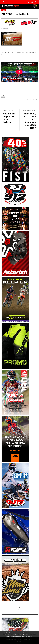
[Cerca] (3, 2)
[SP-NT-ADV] (15, 624)
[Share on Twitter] (27, 99)
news (3, 10)
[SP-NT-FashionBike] (10, 23)
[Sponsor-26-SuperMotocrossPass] (15, 299)
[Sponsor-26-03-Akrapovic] (15, 531)
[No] (37, 637)
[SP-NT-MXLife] (28, 23)
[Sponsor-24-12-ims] (15, 346)
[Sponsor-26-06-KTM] (15, 439)
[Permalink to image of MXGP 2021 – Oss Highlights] (11, 38)
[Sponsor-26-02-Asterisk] (15, 253)
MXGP (3, 97)
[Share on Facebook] (24, 99)
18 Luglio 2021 (4, 28)
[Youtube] (32, 2)
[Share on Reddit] (33, 99)
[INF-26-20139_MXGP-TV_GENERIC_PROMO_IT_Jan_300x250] (15, 218)
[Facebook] (25, 2)
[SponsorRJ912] (15, 194)
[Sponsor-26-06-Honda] (15, 392)
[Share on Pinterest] (30, 99)
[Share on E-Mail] (36, 99)
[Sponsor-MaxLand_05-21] (15, 578)
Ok (19, 640)
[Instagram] (28, 2)
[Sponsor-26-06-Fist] (15, 159)
